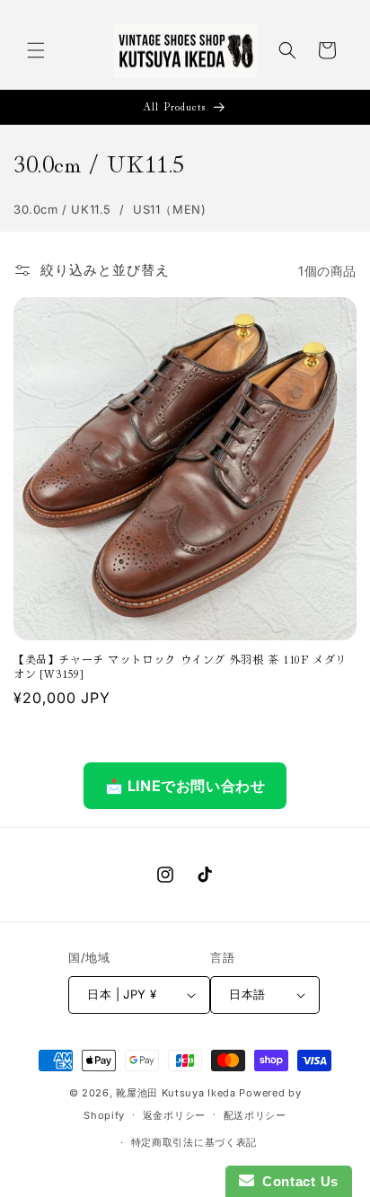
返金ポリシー (174, 1115)
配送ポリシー (255, 1115)
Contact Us (296, 1181)
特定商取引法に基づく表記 (194, 1142)
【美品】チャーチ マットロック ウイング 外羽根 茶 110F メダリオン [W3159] (180, 666)
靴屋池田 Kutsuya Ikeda (176, 1093)
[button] (36, 50)
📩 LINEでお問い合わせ (185, 786)
